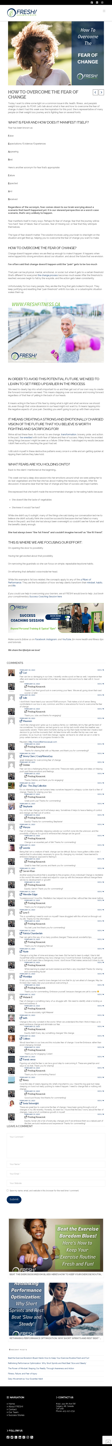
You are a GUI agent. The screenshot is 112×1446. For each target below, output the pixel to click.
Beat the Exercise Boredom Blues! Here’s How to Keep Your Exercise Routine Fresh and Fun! (48, 1358)
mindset (91, 582)
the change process (48, 275)
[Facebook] (9, 1437)
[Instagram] (28, 1437)
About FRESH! (15, 1406)
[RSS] (32, 1437)
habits (99, 582)
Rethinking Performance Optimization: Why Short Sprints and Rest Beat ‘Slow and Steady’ (47, 1363)
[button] (104, 11)
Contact (12, 1409)
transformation (68, 434)
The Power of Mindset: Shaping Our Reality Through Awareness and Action (41, 1368)
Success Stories (16, 1415)
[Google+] (17, 1437)
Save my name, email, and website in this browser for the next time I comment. (44, 1191)
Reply (100, 670)
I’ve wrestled (26, 437)
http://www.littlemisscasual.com (43, 742)
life (13, 585)
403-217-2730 (69, 1411)
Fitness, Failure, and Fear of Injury (22, 1374)
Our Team (13, 1412)
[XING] (24, 1437)
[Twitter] (13, 1437)
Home (11, 1404)
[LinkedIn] (21, 1437)
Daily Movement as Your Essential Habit (25, 1379)
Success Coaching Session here (45, 596)
